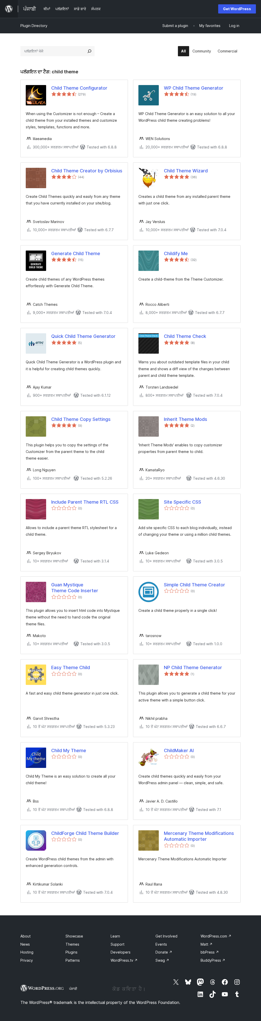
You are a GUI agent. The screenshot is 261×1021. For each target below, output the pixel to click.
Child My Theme (68, 750)
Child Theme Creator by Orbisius (86, 170)
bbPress (210, 952)
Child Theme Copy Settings (81, 419)
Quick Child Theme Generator (83, 336)
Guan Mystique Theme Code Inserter (74, 587)
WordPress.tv (124, 960)
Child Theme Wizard (186, 170)
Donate (163, 952)
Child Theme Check (185, 336)
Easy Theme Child (70, 667)
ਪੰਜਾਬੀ (73, 989)
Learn (115, 936)
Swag (162, 960)
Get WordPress (237, 9)
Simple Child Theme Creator (194, 584)
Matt (207, 944)
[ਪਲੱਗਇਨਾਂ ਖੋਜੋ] (89, 51)
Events (161, 944)
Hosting (26, 952)
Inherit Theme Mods (185, 419)
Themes (72, 944)
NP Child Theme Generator (193, 667)
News (25, 944)
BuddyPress (213, 960)
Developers (120, 952)
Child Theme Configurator (79, 88)
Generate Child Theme (75, 253)
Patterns (73, 960)
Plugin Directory (33, 25)
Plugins (71, 952)
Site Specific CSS (182, 502)
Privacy (26, 960)
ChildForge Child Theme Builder (85, 833)
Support (117, 944)
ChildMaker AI (179, 750)
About (25, 936)
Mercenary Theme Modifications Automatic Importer (199, 836)
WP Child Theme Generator (193, 88)
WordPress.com (216, 936)
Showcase (74, 936)
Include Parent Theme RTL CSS (85, 502)
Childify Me (176, 253)
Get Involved (166, 936)
